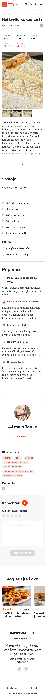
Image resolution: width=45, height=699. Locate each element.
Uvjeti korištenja (15, 693)
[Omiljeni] (40, 14)
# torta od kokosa (13, 476)
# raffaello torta (12, 467)
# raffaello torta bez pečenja (18, 471)
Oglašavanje (12, 688)
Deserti (7, 458)
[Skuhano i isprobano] (35, 14)
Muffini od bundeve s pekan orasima (17, 615)
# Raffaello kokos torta (16, 462)
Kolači (18, 458)
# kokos (29, 458)
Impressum (24, 688)
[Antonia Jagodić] (22, 80)
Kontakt (34, 688)
